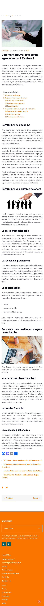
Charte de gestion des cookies (11, 563)
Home (3, 16)
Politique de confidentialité (10, 573)
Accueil (4, 585)
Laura (27, 50)
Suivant (35, 498)
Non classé (5, 50)
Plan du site (5, 577)
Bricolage (5, 599)
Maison (4, 589)
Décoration (5, 596)
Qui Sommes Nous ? (8, 559)
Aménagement (6, 592)
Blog (9, 16)
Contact (4, 566)
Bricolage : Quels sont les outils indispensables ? (23, 460)
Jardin (4, 603)
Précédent (9, 498)
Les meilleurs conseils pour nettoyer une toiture (22, 471)
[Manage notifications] (39, 601)
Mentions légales (7, 570)
